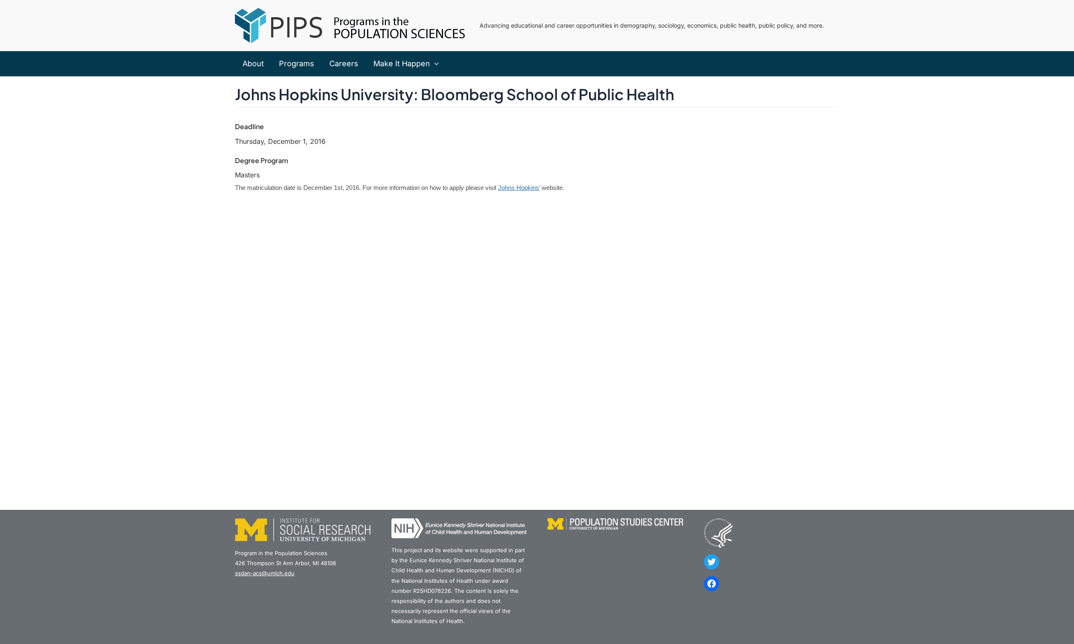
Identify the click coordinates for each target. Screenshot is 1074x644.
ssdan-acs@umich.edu (265, 573)
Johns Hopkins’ (519, 187)
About (253, 63)
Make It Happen (401, 63)
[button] (434, 63)
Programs (296, 63)
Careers (343, 63)
